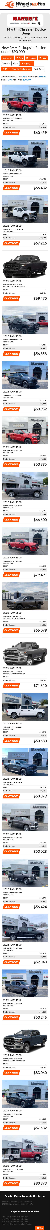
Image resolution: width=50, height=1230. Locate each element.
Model (6, 63)
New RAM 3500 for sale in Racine (15, 1219)
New (20, 57)
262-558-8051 (25, 40)
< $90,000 (28, 63)
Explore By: (8, 57)
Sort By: (38, 68)
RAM (43, 57)
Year (15, 63)
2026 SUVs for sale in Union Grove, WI (17, 1201)
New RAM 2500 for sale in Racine (15, 1221)
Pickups (32, 57)
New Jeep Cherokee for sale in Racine (16, 1224)
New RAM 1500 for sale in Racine (15, 1216)
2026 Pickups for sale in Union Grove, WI (17, 1204)
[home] (25, 4)
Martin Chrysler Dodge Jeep (18, 68)
